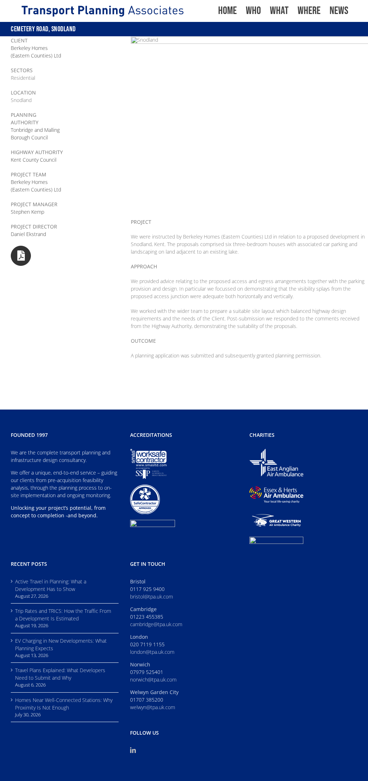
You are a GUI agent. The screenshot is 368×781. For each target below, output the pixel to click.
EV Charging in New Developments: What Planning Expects (61, 644)
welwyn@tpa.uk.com (152, 707)
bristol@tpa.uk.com (151, 596)
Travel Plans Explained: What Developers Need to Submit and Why (60, 674)
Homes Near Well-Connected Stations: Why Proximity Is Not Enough (63, 704)
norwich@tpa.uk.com (153, 679)
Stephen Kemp (27, 211)
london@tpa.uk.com (152, 651)
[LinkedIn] (133, 750)
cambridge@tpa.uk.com (156, 624)
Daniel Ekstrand (28, 234)
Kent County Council (33, 159)
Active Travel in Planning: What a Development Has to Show (50, 585)
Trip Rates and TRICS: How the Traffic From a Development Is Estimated (63, 614)
